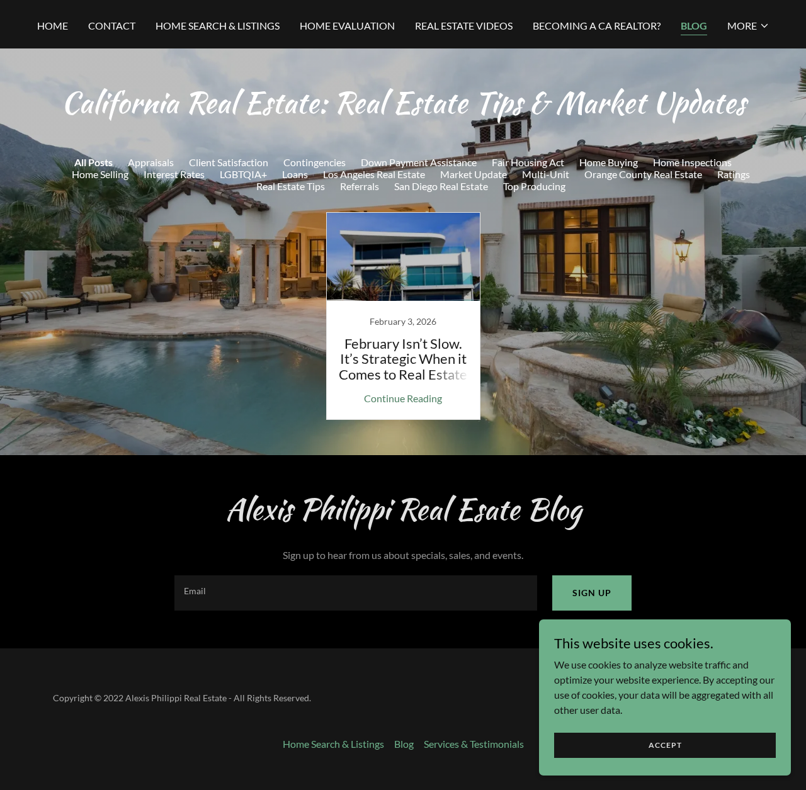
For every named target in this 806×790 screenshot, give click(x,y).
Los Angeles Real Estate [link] (374, 174)
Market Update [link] (473, 174)
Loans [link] (295, 174)
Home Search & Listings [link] (218, 25)
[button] (748, 25)
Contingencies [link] (314, 162)
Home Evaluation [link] (347, 25)
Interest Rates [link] (174, 174)
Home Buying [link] (608, 162)
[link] (403, 316)
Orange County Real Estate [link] (643, 174)
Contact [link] (111, 25)
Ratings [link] (733, 174)
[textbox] (355, 593)
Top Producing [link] (534, 186)
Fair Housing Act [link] (528, 162)
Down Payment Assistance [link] (419, 162)
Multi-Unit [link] (545, 174)
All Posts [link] (93, 162)
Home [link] (52, 25)
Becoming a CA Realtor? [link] (597, 25)
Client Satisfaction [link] (228, 162)
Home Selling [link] (100, 174)
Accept (665, 745)
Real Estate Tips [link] (290, 186)
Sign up (591, 592)
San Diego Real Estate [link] (441, 186)
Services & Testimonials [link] (474, 744)
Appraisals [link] (151, 162)
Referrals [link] (359, 186)
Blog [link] (694, 25)
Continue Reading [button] (403, 398)
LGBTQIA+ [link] (243, 174)
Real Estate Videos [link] (464, 25)
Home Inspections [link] (692, 162)
